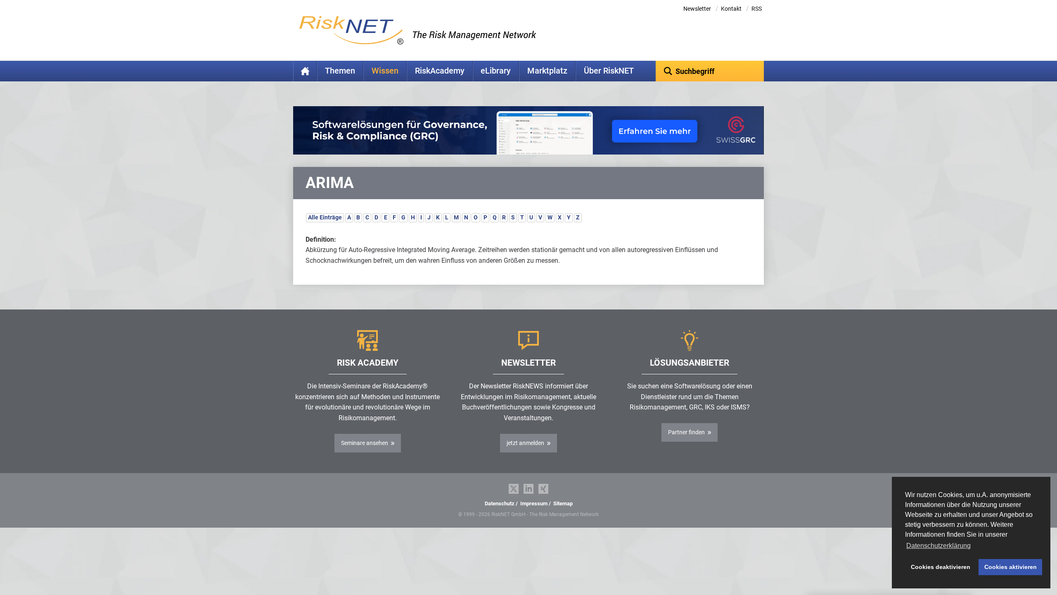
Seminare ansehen (364, 443)
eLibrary (496, 71)
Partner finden (686, 432)
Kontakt (731, 8)
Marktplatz (547, 71)
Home (305, 71)
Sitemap (563, 503)
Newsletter (697, 8)
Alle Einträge (325, 217)
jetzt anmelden (525, 443)
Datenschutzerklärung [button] (938, 545)
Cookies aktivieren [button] (1010, 567)
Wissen (385, 71)
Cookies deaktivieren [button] (940, 567)
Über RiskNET (609, 71)
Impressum (533, 503)
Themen (340, 71)
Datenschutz (499, 503)
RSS (756, 8)
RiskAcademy (440, 71)
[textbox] (710, 71)
